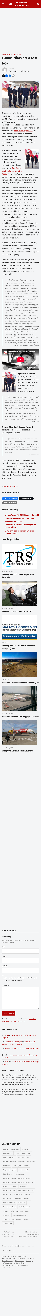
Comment (6, 985)
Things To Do (7, 1223)
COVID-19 (6, 1166)
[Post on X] (3, 75)
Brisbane (21, 1162)
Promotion (21, 1203)
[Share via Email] (13, 75)
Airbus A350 (7, 1153)
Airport (17, 1153)
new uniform (7, 486)
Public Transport (24, 1207)
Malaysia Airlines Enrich (26, 1190)
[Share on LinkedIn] (10, 75)
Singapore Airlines (19, 1215)
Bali (28, 1157)
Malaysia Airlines (9, 1190)
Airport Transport (9, 1157)
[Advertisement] (20, 29)
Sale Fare (19, 1211)
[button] (3, 4)
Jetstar (27, 1170)
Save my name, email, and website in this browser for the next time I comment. (20, 979)
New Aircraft (28, 1194)
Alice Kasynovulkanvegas (13, 1042)
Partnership (17, 1199)
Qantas (15, 486)
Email (4, 956)
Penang (26, 1199)
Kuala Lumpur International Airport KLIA (17, 1178)
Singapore (6, 1215)
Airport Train (26, 1153)
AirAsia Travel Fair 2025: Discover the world (22, 515)
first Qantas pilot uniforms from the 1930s (12, 171)
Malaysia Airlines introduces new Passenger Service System (28, 1234)
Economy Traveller (22, 4)
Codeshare (31, 1162)
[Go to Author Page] (4, 70)
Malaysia (23, 1186)
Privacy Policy (30, 1246)
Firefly (26, 1166)
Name (4, 947)
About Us (22, 1246)
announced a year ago (23, 131)
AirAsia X (25, 1149)
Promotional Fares (9, 1207)
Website (5, 966)
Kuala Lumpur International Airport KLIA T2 (18, 1182)
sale (12, 1211)
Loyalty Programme (10, 1186)
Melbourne (18, 1194)
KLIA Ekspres (7, 1174)
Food (20, 1170)
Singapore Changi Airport (12, 1219)
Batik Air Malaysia (9, 1162)
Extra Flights (17, 1166)
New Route (7, 1199)
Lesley (11, 69)
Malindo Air (7, 1194)
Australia (21, 1157)
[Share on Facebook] (6, 75)
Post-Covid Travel (9, 1203)
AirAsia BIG (15, 1149)
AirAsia (5, 1149)
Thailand (26, 1219)
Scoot (27, 1211)
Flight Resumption (9, 1170)
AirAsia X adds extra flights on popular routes (8, 1234)
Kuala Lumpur (20, 1174)
